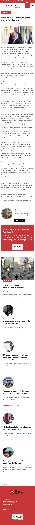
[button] (32, 6)
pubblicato (21, 433)
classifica (10, 397)
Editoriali (6, 12)
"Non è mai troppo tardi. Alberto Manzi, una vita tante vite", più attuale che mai (15, 357)
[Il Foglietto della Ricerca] (11, 6)
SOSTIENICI (17, 247)
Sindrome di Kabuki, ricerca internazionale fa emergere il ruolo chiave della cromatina (16, 321)
